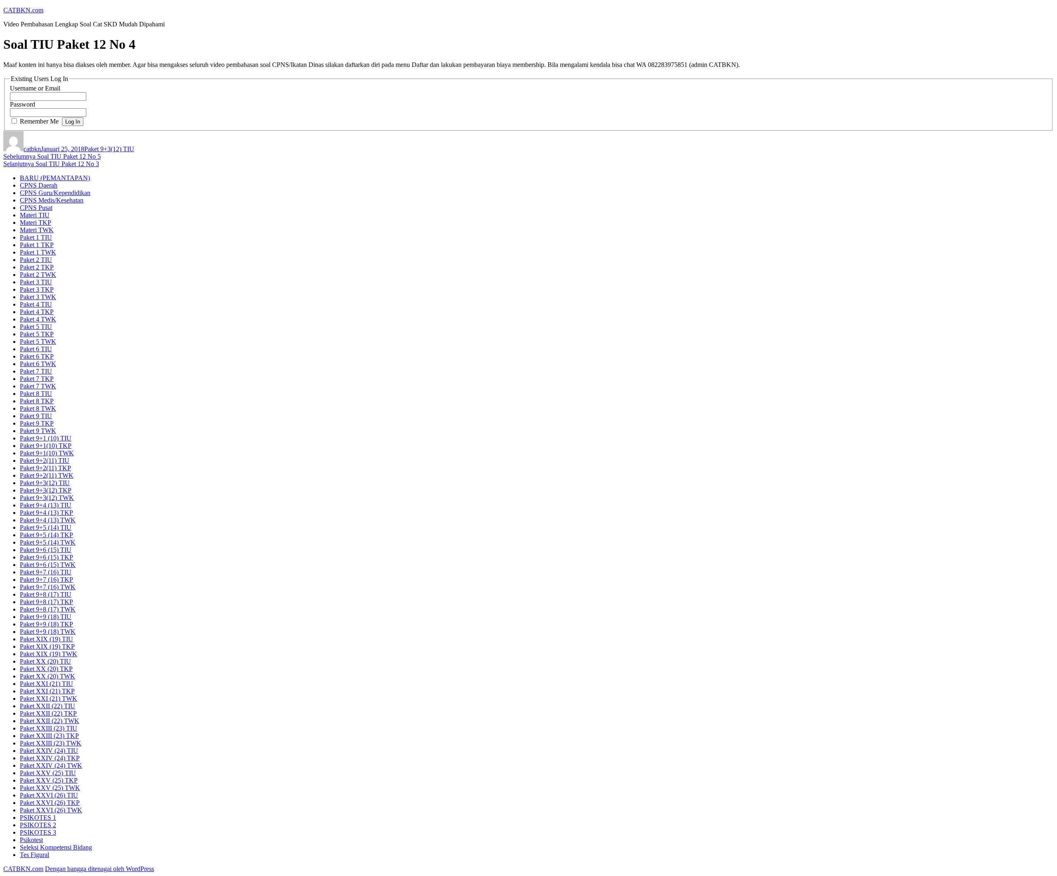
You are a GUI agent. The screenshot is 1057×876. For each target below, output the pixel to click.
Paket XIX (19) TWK (48, 653)
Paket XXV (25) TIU (48, 772)
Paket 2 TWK (38, 274)
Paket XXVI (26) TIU (49, 795)
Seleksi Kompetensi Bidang (56, 847)
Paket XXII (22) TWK (49, 720)
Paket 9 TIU (36, 415)
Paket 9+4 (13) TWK (48, 520)
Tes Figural (34, 854)
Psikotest (31, 839)
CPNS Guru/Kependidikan (55, 192)
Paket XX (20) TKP (46, 668)
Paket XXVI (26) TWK (51, 810)
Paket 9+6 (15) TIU (45, 549)
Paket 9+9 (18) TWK (48, 631)
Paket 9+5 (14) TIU (45, 527)
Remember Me (39, 121)
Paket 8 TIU (36, 393)
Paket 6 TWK (38, 363)
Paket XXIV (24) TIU (49, 750)
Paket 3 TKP (37, 289)
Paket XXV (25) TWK (50, 787)
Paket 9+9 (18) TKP (46, 624)
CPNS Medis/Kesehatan (51, 200)
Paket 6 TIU (36, 348)
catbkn (32, 148)
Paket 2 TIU (36, 259)
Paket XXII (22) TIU (47, 705)
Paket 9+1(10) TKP (45, 445)
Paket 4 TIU (36, 304)
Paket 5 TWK (38, 341)
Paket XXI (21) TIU (46, 683)
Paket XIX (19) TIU (46, 639)
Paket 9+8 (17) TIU (45, 594)
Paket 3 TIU (36, 282)
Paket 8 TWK (38, 408)
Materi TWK (37, 229)
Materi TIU (35, 215)
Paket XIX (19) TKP (47, 646)
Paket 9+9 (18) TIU (45, 616)
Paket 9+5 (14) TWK (48, 542)
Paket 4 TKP (37, 311)
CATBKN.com (23, 10)
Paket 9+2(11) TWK (46, 475)
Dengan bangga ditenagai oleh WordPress (99, 868)
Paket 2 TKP (37, 267)
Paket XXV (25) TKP (49, 780)
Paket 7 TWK (38, 386)
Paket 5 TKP (37, 334)
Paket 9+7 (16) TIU (45, 572)
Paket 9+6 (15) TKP (46, 557)
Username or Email (35, 88)
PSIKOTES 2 (38, 824)
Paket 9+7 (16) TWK (48, 586)
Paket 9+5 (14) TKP (46, 534)
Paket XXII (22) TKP (48, 713)
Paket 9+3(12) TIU (109, 148)
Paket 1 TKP (37, 244)
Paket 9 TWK (38, 430)
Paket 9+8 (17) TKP (46, 601)
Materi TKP (35, 222)
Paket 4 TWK (38, 319)
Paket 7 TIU (36, 371)
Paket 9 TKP (37, 423)
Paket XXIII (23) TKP (49, 735)
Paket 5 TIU (36, 326)
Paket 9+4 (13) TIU (45, 505)
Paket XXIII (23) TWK (50, 743)
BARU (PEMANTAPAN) (55, 177)
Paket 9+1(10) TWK (47, 453)
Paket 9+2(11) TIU (44, 460)
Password (22, 104)
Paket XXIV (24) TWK (51, 765)
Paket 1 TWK (38, 252)
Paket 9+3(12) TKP (45, 490)
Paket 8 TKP (37, 401)
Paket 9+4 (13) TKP (46, 512)
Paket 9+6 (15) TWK (48, 564)
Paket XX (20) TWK (47, 676)
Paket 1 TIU (36, 237)
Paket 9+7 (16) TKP (46, 579)
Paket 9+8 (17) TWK (48, 609)
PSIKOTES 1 (38, 817)
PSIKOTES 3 (38, 832)
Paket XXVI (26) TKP (50, 802)
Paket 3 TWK (38, 296)
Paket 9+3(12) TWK (47, 497)
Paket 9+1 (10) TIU (45, 438)
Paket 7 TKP (37, 378)
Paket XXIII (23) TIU (48, 728)
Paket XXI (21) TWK (48, 698)
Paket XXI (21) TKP (47, 691)
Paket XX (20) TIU (45, 661)
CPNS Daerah (38, 185)
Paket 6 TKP (37, 356)
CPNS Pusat (36, 207)
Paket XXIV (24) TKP (50, 758)
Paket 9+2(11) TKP (45, 467)
